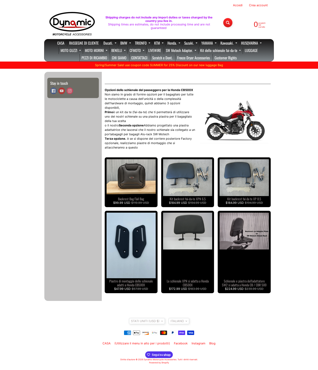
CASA (60, 43)
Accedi (238, 5)
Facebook (181, 343)
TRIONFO (143, 43)
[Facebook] (53, 91)
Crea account (258, 5)
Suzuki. (191, 43)
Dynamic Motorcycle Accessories (160, 359)
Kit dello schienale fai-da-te (221, 51)
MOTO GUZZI (71, 51)
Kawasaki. (229, 43)
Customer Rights (226, 57)
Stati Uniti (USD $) (145, 321)
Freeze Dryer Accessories (193, 57)
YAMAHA (209, 43)
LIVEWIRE (154, 50)
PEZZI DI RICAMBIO (94, 57)
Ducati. (110, 43)
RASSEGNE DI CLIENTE (84, 43)
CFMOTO (137, 51)
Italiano (177, 321)
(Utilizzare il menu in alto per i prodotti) (142, 343)
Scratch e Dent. (162, 57)
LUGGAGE (251, 50)
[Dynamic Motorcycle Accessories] (71, 22)
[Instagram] (69, 91)
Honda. (174, 43)
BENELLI (119, 51)
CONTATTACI (139, 57)
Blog (212, 343)
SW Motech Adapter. (181, 51)
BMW (126, 43)
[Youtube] (61, 91)
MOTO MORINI (96, 51)
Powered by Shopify (159, 362)
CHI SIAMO (119, 57)
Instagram (198, 343)
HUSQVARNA (252, 43)
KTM (159, 43)
